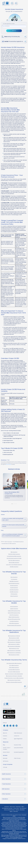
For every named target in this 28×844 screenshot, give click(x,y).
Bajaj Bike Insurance (14, 581)
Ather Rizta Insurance (14, 623)
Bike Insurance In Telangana (14, 642)
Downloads (18, 806)
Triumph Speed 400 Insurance (14, 625)
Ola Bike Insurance (14, 591)
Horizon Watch (6, 752)
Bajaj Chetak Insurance (14, 617)
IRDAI (23, 806)
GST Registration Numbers (7, 808)
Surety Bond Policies (18, 747)
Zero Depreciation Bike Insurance (14, 663)
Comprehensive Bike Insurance (14, 556)
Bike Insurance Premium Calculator (14, 676)
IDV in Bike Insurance (14, 665)
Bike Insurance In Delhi (14, 638)
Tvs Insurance (14, 579)
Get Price (14, 30)
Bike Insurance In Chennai (14, 636)
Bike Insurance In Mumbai (14, 640)
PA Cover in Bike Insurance (14, 671)
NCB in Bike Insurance (14, 667)
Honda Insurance (14, 585)
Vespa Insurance (14, 596)
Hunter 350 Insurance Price (14, 612)
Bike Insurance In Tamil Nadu (14, 650)
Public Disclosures (18, 733)
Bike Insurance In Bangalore (14, 646)
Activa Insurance (14, 606)
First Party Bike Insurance (14, 560)
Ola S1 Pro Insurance (14, 615)
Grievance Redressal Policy (9, 809)
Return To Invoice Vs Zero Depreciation (14, 673)
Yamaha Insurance (14, 589)
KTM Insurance (14, 594)
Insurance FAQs (17, 745)
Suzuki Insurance (14, 587)
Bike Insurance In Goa (14, 648)
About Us (5, 733)
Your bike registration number (8, 23)
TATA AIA (5, 767)
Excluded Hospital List (19, 752)
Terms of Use (12, 806)
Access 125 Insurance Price (14, 619)
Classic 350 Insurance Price (14, 610)
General (17, 809)
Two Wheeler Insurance (18, 541)
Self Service (5, 761)
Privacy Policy (16, 808)
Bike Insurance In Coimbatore (14, 652)
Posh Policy (16, 811)
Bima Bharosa (23, 808)
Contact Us (16, 735)
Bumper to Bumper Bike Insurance (14, 682)
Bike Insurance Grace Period (14, 680)
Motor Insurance (8, 541)
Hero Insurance (14, 577)
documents (8, 464)
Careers (5, 738)
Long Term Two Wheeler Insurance (14, 564)
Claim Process (17, 758)
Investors (5, 735)
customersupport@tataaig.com (16, 837)
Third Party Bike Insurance (14, 554)
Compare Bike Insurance (14, 669)
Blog (4, 745)
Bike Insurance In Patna (14, 654)
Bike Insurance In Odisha (14, 644)
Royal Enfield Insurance (14, 583)
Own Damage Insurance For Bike (14, 558)
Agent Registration (18, 738)
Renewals (5, 758)
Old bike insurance (14, 566)
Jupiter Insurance (14, 608)
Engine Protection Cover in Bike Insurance (14, 678)
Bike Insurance (14, 552)
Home (2, 541)
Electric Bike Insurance (14, 562)
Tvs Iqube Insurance (14, 621)
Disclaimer (6, 806)
